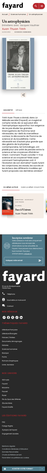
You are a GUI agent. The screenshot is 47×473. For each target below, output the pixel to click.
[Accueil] (12, 6)
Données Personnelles (10, 452)
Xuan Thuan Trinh (14, 29)
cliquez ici (28, 254)
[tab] (8, 110)
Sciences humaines (18, 14)
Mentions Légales (8, 446)
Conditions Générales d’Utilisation (15, 449)
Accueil (5, 14)
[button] (23, 32)
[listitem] (4, 317)
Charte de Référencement (12, 455)
